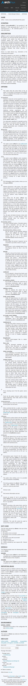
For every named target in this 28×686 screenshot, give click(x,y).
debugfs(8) (24, 598)
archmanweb (12, 676)
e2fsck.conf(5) (9, 628)
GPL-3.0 (25, 679)
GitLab (17, 7)
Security (23, 7)
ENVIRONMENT (6, 622)
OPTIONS (4, 86)
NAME (3, 17)
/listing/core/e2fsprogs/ (8, 667)
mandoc (20, 676)
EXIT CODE (5, 526)
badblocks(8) (24, 143)
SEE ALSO (4, 639)
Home (24, 2)
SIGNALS (4, 547)
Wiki (12, 7)
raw (11, 672)
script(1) (3, 592)
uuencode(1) (8, 608)
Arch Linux (8, 2)
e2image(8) (4, 612)
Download (23, 10)
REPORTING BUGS (7, 566)
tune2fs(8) (21, 642)
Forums (6, 7)
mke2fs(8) (15, 642)
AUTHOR (4, 631)
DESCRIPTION (6, 33)
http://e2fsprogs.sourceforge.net (11, 660)
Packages (23, 5)
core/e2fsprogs (7, 654)
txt (9, 672)
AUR (17, 10)
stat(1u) (25, 600)
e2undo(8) (19, 508)
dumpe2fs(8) (22, 595)
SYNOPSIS (4, 23)
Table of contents (6, 669)
